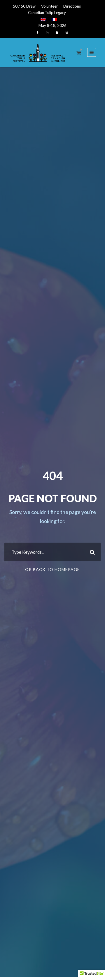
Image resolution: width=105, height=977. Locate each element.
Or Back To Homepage (52, 569)
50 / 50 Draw (24, 6)
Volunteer (49, 6)
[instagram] (67, 32)
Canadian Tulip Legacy (47, 12)
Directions (72, 6)
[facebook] (37, 32)
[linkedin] (47, 32)
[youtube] (57, 32)
